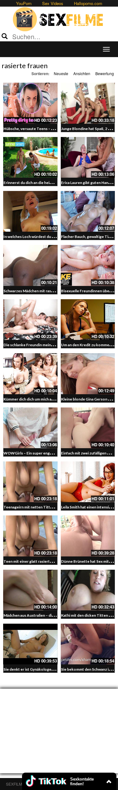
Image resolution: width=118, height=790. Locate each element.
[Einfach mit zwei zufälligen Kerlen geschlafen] (88, 427)
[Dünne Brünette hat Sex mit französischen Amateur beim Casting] (88, 535)
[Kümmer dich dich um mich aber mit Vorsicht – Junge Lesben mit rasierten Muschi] (30, 373)
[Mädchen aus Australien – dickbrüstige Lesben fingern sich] (30, 590)
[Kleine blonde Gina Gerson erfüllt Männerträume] (88, 373)
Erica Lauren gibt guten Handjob (88, 182)
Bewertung (104, 73)
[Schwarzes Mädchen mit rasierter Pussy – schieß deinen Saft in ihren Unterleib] (30, 265)
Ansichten (81, 73)
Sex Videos (52, 3)
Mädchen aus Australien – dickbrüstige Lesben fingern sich (53, 615)
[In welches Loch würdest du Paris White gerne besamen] (30, 211)
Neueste (61, 73)
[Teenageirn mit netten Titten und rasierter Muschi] (30, 481)
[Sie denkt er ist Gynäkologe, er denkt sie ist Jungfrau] (30, 644)
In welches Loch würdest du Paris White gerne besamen (51, 236)
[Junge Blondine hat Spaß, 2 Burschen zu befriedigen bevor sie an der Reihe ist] (88, 103)
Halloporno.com (88, 3)
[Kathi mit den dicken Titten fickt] (88, 590)
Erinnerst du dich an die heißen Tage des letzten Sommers (53, 182)
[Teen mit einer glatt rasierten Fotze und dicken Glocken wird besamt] (30, 535)
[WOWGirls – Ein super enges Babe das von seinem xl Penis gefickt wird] (30, 427)
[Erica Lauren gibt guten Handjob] (88, 157)
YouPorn (23, 3)
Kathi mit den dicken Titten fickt (88, 615)
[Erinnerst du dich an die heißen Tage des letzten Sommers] (30, 157)
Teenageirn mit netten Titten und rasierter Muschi (47, 507)
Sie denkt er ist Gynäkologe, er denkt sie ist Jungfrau (48, 669)
